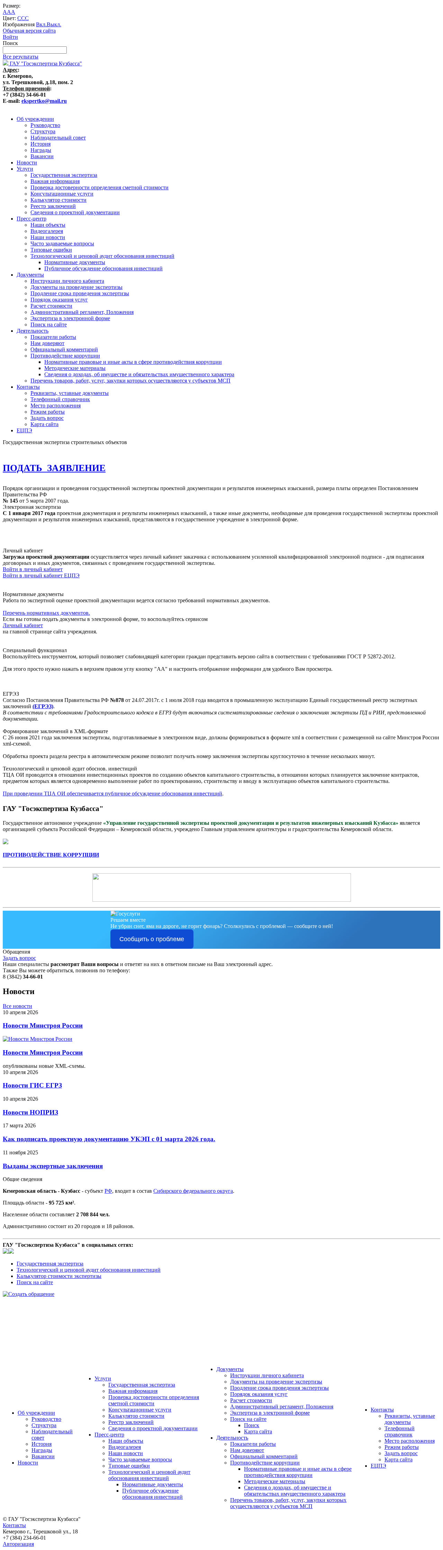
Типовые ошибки (51, 250)
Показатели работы (53, 337)
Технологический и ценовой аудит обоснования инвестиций (102, 256)
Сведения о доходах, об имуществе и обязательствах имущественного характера (139, 374)
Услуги (25, 169)
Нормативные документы (74, 262)
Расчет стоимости (51, 306)
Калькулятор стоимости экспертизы (59, 1276)
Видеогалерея (46, 231)
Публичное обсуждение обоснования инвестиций (103, 268)
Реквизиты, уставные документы (69, 393)
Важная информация (55, 181)
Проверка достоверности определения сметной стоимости (99, 187)
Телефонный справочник (60, 399)
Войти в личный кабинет (33, 569)
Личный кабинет (23, 625)
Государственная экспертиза (63, 175)
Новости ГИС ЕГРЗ (32, 1085)
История (40, 144)
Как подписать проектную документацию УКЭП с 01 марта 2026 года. (109, 1139)
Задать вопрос (47, 418)
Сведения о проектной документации (75, 212)
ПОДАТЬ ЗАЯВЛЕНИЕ (54, 468)
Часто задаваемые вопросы (62, 243)
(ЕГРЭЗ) (43, 706)
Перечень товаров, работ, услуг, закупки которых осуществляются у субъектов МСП (130, 381)
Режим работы (47, 412)
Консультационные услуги (61, 194)
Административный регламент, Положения (82, 312)
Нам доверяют (47, 343)
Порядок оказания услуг (59, 300)
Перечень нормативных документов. (46, 613)
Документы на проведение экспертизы (76, 287)
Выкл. (54, 24)
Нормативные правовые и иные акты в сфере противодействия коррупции (133, 362)
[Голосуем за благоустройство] (221, 1344)
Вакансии (42, 156)
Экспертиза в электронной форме (70, 318)
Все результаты (20, 57)
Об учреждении (35, 119)
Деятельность (32, 331)
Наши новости (47, 237)
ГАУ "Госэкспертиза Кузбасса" (45, 63)
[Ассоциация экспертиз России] (221, 1313)
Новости (27, 162)
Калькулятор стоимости (58, 200)
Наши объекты (47, 225)
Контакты (28, 387)
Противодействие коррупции (65, 356)
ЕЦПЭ (24, 430)
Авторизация (18, 1544)
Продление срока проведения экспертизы (79, 293)
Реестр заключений (53, 206)
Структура (42, 131)
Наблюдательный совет (58, 138)
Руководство (45, 125)
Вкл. (41, 24)
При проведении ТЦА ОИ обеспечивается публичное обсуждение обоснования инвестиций (112, 793)
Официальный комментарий (64, 349)
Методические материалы (75, 368)
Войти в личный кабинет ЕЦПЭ (41, 575)
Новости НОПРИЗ (30, 1112)
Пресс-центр (31, 219)
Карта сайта (44, 424)
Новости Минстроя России (43, 1025)
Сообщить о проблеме (151, 939)
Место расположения (55, 405)
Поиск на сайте (48, 324)
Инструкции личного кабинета (67, 281)
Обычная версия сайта (29, 31)
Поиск (251, 1425)
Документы (30, 275)
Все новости (17, 1006)
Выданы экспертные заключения (53, 1166)
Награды (40, 150)
